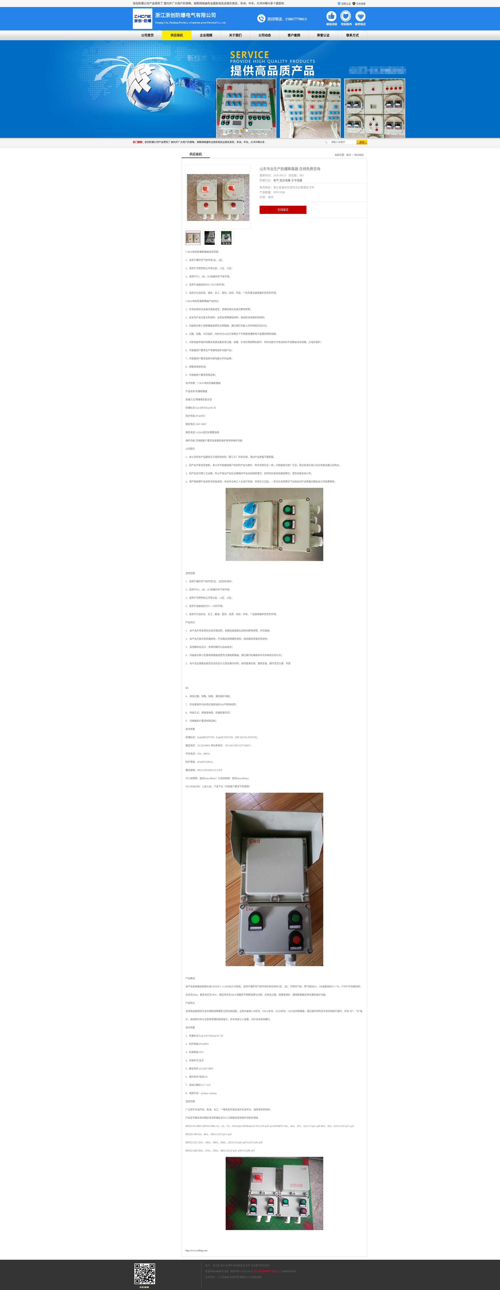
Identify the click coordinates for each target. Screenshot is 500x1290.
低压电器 (284, 180)
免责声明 (234, 1277)
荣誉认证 (323, 35)
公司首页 (147, 35)
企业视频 (206, 35)
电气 (276, 180)
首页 (348, 155)
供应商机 (177, 35)
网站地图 (256, 1277)
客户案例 (294, 35)
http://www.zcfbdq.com (196, 1250)
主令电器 (296, 180)
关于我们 (235, 35)
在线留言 (283, 209)
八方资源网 (223, 1277)
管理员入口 (245, 1277)
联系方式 (352, 35)
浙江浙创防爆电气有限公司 (268, 1271)
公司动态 (264, 35)
